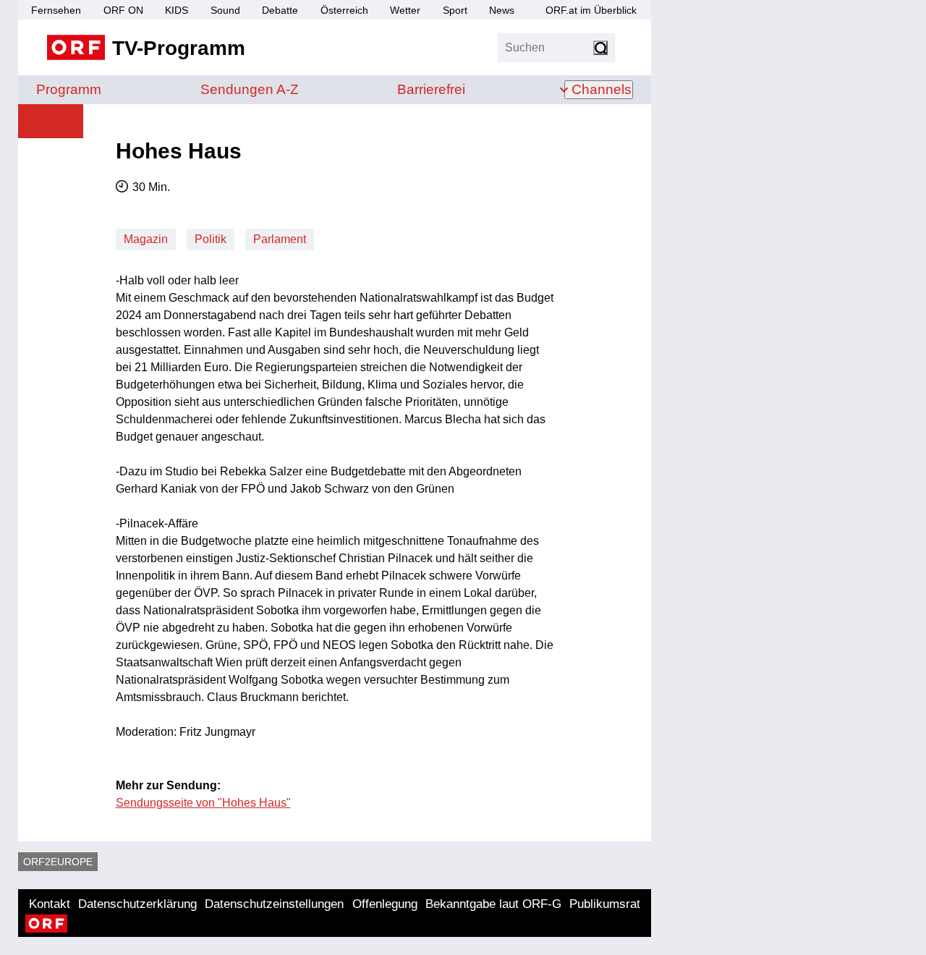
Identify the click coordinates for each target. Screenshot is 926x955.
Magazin (146, 239)
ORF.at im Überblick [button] (591, 10)
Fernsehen (56, 10)
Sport (455, 10)
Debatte (280, 10)
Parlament (279, 239)
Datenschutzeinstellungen (274, 904)
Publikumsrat (604, 904)
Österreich (344, 10)
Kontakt (49, 904)
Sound (225, 10)
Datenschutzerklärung (137, 904)
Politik (210, 239)
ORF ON (123, 10)
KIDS (176, 10)
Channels (602, 89)
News (501, 10)
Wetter (405, 10)
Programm (68, 89)
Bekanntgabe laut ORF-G (493, 904)
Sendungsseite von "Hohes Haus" (203, 803)
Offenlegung (384, 904)
